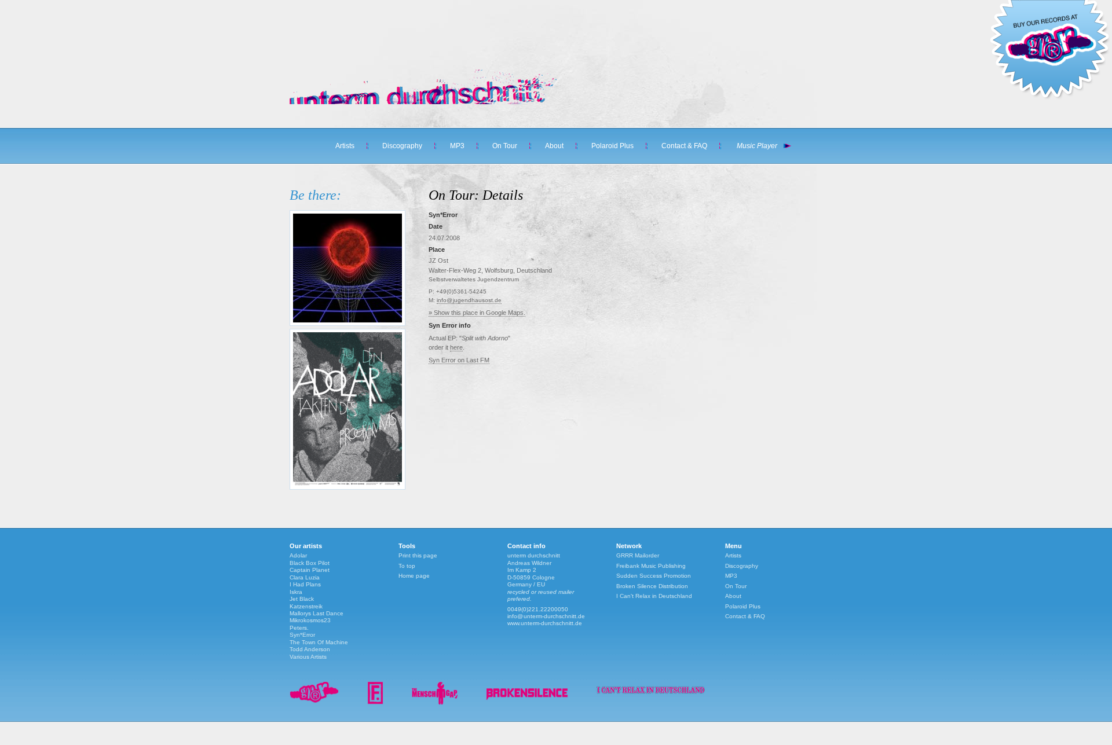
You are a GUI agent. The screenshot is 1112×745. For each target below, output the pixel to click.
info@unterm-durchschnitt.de (546, 616)
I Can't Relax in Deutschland (654, 596)
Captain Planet (310, 570)
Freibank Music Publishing (651, 566)
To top (406, 566)
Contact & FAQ (684, 146)
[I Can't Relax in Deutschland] (650, 695)
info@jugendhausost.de (469, 300)
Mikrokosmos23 (310, 620)
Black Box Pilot (310, 563)
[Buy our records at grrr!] (1049, 98)
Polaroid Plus (612, 146)
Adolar (298, 555)
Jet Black (302, 599)
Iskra (296, 592)
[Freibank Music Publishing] (375, 702)
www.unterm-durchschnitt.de (544, 623)
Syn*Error (302, 635)
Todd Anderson (310, 649)
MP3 (457, 146)
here (456, 347)
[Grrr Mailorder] (314, 702)
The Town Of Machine (319, 642)
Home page (414, 575)
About (554, 146)
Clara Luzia (305, 577)
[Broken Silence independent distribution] (527, 702)
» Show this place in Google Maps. (477, 312)
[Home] (417, 102)
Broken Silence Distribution (652, 586)
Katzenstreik (306, 606)
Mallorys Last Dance (316, 613)
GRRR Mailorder (637, 555)
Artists (344, 146)
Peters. (299, 628)
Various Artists (308, 657)
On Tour (504, 146)
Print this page (417, 555)
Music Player (757, 146)
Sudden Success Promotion (653, 575)
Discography (402, 146)
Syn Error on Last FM (459, 360)
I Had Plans (305, 584)
